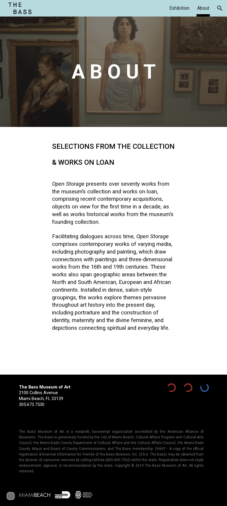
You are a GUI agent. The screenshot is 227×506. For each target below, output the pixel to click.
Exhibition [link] (179, 8)
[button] (220, 8)
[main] (113, 72)
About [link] (203, 8)
